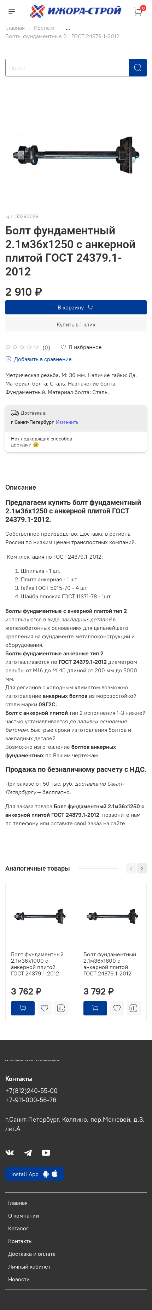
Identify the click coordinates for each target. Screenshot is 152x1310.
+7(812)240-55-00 (31, 1091)
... (68, 27)
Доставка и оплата (31, 1253)
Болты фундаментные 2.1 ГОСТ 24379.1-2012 (62, 36)
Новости (19, 1279)
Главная (15, 27)
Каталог (18, 1228)
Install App (27, 1174)
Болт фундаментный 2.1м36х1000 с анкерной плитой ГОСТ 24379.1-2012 (37, 964)
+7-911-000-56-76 (31, 1100)
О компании (23, 1215)
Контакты (20, 1240)
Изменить (67, 422)
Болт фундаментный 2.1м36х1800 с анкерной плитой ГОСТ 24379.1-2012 (109, 964)
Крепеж (44, 27)
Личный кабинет (29, 1266)
